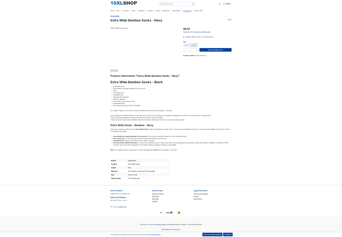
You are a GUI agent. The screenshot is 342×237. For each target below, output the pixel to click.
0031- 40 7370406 (118, 197)
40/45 (186, 45)
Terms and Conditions (201, 194)
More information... (155, 234)
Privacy (196, 196)
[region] (145, 46)
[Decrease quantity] (185, 50)
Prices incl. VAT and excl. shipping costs (196, 32)
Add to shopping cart (215, 50)
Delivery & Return (158, 194)
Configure (227, 234)
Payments (155, 196)
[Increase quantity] (197, 50)
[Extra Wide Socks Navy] (145, 46)
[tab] (114, 70)
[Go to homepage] (123, 3)
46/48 (194, 45)
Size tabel (155, 199)
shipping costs (160, 224)
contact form (122, 207)
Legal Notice (198, 199)
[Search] (193, 4)
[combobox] (175, 4)
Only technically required (212, 234)
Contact (154, 201)
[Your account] (219, 4)
